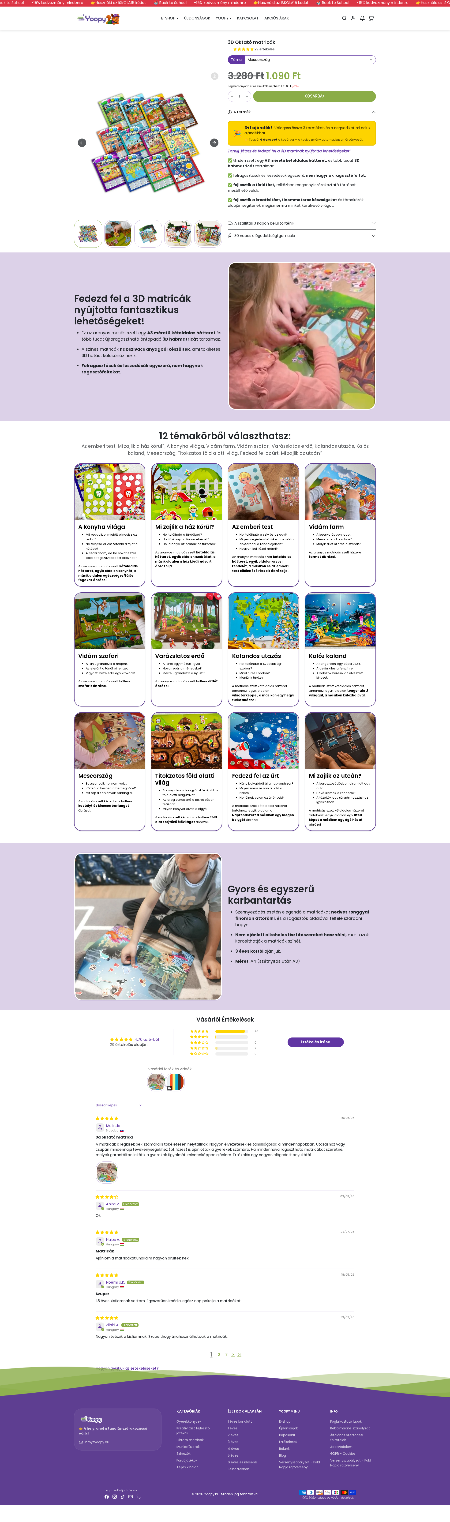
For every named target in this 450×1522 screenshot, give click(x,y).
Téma (236, 59)
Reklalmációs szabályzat (350, 1428)
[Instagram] (115, 1496)
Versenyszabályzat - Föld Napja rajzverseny (299, 1464)
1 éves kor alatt (240, 1421)
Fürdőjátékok (186, 1460)
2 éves (233, 1435)
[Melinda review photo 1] (107, 1172)
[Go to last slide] (82, 143)
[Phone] (138, 1496)
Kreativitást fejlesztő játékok (193, 1431)
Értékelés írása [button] (315, 1042)
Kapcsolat (287, 1435)
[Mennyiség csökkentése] (232, 96)
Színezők (183, 1453)
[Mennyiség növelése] (247, 96)
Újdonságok (288, 1428)
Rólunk (284, 1448)
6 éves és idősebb (242, 1462)
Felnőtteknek (238, 1469)
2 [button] (219, 1354)
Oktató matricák (190, 1440)
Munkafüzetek (188, 1446)
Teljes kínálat (187, 1467)
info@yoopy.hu (97, 1442)
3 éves (233, 1441)
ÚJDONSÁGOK (197, 18)
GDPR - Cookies (343, 1453)
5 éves (233, 1455)
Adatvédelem (341, 1446)
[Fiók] (353, 18)
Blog (282, 1455)
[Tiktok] (123, 1496)
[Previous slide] (76, 1399)
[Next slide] (214, 143)
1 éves (232, 1428)
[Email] (131, 1496)
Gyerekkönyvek (188, 1421)
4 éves (233, 1448)
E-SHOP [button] (168, 18)
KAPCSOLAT (248, 18)
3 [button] (226, 1354)
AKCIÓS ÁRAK (276, 18)
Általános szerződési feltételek (346, 1437)
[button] (344, 18)
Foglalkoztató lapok (346, 1421)
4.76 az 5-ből (147, 1039)
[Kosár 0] (371, 18)
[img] (107, 1118)
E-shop (285, 1421)
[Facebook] (107, 1496)
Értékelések (288, 1441)
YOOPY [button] (222, 18)
